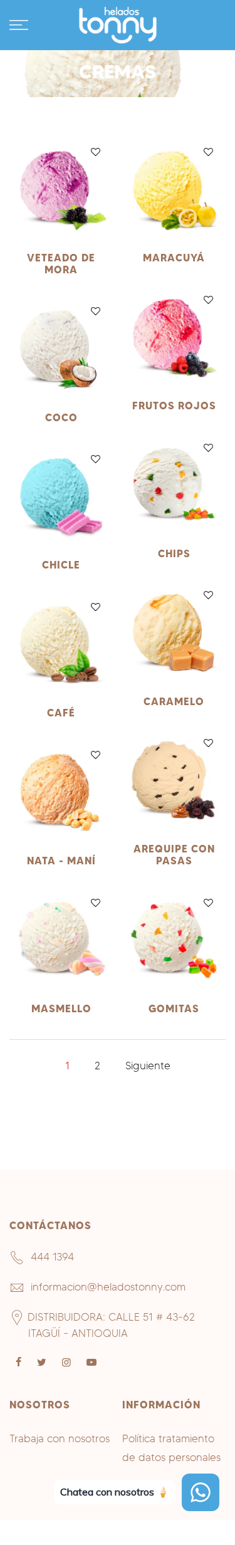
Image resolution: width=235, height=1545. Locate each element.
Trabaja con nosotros (59, 1438)
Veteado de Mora (61, 263)
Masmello (61, 1008)
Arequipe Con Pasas (174, 854)
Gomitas (174, 1008)
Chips (174, 553)
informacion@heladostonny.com (108, 1287)
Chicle (61, 564)
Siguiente (147, 1065)
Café (61, 712)
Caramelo (174, 701)
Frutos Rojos (174, 405)
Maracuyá (174, 257)
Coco (61, 417)
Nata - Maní (61, 860)
